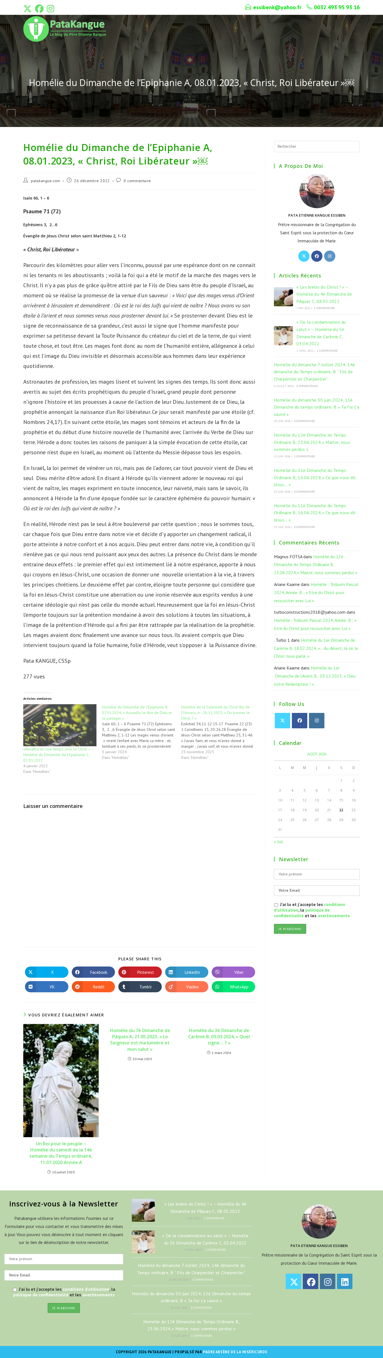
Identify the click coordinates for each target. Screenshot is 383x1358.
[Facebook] (316, 256)
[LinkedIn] (344, 1281)
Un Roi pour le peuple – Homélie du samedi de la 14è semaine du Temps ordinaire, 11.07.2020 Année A (61, 1153)
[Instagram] (329, 256)
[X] (304, 256)
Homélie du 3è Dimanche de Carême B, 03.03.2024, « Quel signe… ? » (219, 1036)
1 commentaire (324, 308)
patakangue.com (45, 180)
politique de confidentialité (302, 912)
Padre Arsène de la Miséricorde (235, 1352)
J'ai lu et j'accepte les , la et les (312, 910)
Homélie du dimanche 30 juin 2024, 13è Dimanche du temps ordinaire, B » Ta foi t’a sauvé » (316, 407)
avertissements (334, 915)
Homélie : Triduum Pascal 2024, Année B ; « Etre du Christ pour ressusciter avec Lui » (316, 592)
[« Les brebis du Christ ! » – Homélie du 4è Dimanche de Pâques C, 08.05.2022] (283, 296)
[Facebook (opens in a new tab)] (39, 8)
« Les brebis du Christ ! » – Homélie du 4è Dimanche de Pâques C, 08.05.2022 (324, 294)
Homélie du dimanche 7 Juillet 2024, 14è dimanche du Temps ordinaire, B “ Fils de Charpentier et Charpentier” (314, 372)
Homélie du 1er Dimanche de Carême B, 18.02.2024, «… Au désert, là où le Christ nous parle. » (316, 648)
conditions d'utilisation (86, 1289)
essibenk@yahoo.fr (277, 7)
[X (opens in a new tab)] (28, 8)
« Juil (278, 841)
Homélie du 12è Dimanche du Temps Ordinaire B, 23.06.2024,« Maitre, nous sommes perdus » (312, 442)
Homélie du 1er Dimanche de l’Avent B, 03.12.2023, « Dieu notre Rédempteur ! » (315, 676)
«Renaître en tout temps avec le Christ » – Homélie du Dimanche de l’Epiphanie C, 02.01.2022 (58, 755)
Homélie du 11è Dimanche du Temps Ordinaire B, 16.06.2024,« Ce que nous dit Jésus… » (315, 477)
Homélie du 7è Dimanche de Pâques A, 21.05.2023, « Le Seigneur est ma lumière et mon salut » (140, 1039)
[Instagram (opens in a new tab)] (50, 8)
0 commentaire (137, 180)
